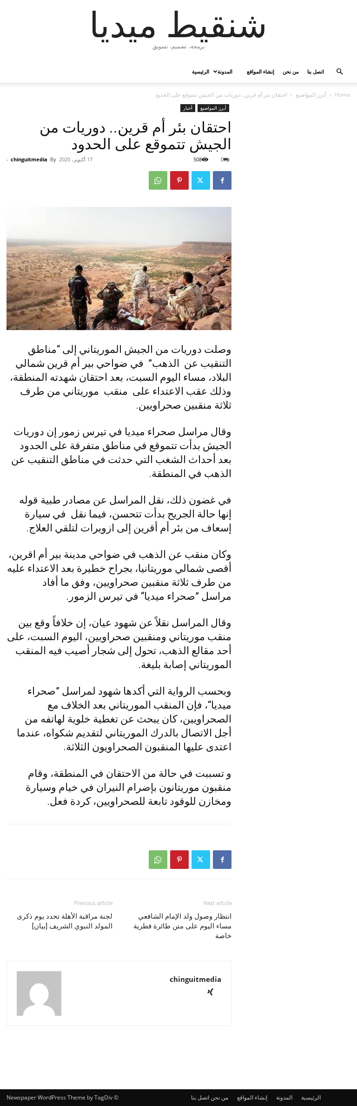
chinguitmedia (29, 159)
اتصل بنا (315, 71)
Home (342, 95)
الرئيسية (200, 71)
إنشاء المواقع (260, 71)
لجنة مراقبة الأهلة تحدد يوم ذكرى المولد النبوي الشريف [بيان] (64, 921)
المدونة (225, 71)
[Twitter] (201, 180)
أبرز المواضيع (311, 95)
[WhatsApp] (158, 180)
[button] (339, 71)
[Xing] (213, 992)
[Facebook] (222, 180)
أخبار (187, 108)
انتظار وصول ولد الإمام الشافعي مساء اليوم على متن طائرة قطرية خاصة (182, 926)
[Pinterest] (179, 180)
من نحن (291, 71)
